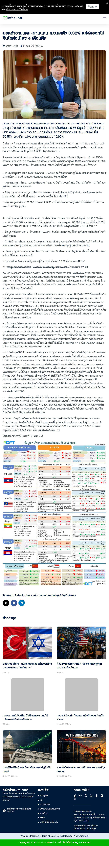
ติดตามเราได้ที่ (81, 790)
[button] (6, 603)
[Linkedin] (75, 798)
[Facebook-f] (96, 795)
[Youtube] (80, 795)
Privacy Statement (30, 836)
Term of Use (48, 836)
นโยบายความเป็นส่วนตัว (70, 6)
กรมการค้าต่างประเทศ (18, 595)
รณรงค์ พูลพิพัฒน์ (57, 595)
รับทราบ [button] (92, 6)
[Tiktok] (75, 795)
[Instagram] (85, 795)
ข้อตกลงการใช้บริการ (17, 9)
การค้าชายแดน (39, 595)
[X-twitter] (91, 795)
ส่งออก (72, 595)
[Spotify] (102, 795)
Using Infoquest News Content (73, 836)
